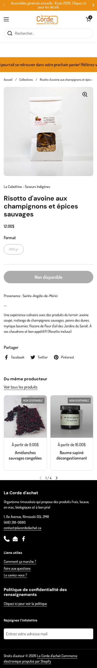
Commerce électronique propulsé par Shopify (40, 658)
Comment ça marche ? (20, 561)
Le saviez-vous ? (15, 575)
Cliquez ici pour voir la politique (25, 603)
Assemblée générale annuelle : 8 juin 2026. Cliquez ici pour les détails (48, 5)
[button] (88, 19)
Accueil (8, 79)
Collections (26, 79)
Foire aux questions (17, 568)
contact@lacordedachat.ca (22, 527)
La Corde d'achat (49, 655)
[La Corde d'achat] (47, 19)
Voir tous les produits (21, 386)
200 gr (13, 249)
